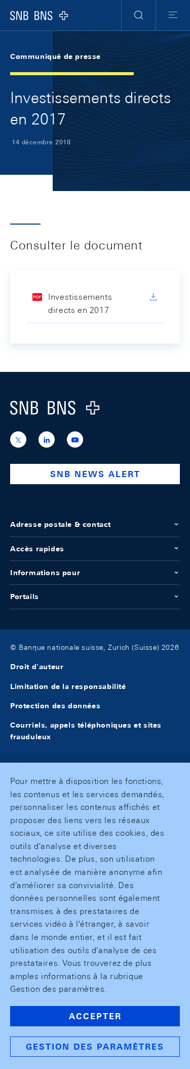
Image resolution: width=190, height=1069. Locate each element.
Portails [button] (24, 596)
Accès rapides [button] (37, 548)
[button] (139, 15)
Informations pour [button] (45, 572)
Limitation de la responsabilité (68, 686)
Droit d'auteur (36, 666)
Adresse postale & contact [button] (60, 524)
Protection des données (55, 705)
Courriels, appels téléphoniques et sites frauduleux (86, 730)
